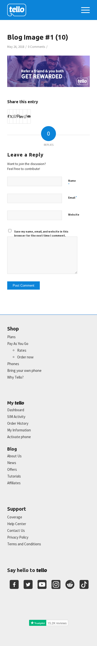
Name (72, 183)
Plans (11, 336)
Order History (17, 423)
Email (72, 197)
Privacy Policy (17, 537)
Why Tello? (15, 377)
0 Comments (36, 47)
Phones (13, 363)
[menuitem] (83, 10)
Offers (12, 469)
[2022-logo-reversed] (40, 10)
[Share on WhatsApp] (14, 116)
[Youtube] (42, 584)
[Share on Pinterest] (17, 116)
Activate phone (19, 436)
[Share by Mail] (29, 116)
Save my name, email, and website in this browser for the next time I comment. (41, 234)
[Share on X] (11, 116)
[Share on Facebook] (8, 116)
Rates (21, 350)
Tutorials (14, 476)
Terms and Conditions (24, 544)
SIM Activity (16, 416)
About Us (14, 456)
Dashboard (15, 409)
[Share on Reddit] (25, 116)
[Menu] (83, 10)
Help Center (16, 523)
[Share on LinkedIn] (21, 116)
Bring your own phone (24, 370)
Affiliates (14, 483)
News (11, 462)
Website (73, 214)
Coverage (14, 517)
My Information (19, 430)
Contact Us (16, 530)
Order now (25, 357)
